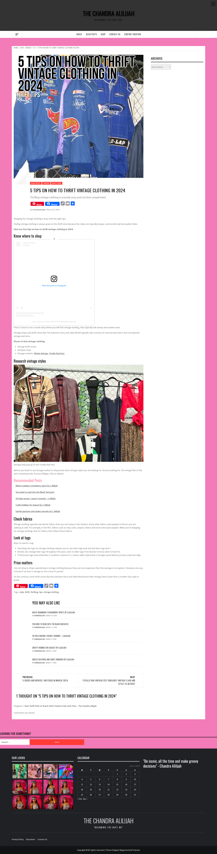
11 (82, 784)
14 (108, 784)
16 (126, 784)
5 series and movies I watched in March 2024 (45, 678)
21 (108, 789)
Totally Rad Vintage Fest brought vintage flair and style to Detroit (109, 680)
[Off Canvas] (17, 34)
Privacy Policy (18, 839)
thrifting (34, 592)
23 (126, 789)
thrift (27, 592)
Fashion (46, 183)
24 (135, 789)
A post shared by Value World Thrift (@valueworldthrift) (54, 322)
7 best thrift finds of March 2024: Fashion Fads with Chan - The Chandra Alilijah (60, 705)
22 (117, 789)
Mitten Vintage (41, 353)
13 (100, 784)
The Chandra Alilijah (108, 13)
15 (117, 784)
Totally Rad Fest (56, 353)
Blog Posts (91, 34)
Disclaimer (30, 839)
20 (100, 789)
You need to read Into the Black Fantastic (35, 492)
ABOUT (79, 34)
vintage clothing (51, 592)
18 (82, 789)
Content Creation (132, 34)
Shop (103, 34)
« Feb (79, 799)
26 (91, 794)
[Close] (213, 4)
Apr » (85, 799)
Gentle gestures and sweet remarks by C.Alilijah (38, 511)
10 (135, 779)
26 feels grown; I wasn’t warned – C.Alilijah (36, 498)
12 (91, 784)
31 (135, 794)
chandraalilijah (39, 209)
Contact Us (114, 34)
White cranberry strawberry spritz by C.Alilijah (37, 485)
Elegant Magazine (120, 850)
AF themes (135, 850)
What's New (56, 183)
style (21, 592)
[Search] (200, 34)
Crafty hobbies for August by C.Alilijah (33, 504)
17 (135, 784)
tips (41, 592)
